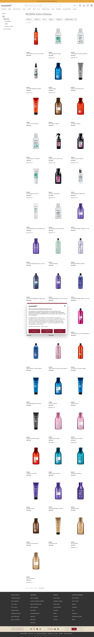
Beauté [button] (35, 588)
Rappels (55, 613)
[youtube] (37, 629)
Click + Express (14, 607)
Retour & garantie (14, 601)
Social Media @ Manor (35, 613)
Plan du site (30, 633)
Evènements (74, 607)
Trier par (28, 19)
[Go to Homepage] (6, 5)
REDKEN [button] (31, 588)
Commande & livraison (15, 598)
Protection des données (42, 633)
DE (68, 629)
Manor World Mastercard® (35, 604)
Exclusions (55, 616)
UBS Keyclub (33, 610)
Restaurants (74, 613)
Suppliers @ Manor (15, 610)
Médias (73, 619)
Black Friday (32, 619)
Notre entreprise (75, 598)
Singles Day (32, 616)
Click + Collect (14, 604)
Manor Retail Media (15, 616)
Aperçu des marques (68, 633)
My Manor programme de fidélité (37, 601)
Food (73, 610)
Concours (55, 619)
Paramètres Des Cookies (53, 633)
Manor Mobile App (34, 607)
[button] (4, 9)
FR (74, 5)
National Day (33, 622)
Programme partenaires (16, 613)
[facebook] (34, 629)
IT (80, 629)
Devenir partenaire (57, 607)
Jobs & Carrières (75, 601)
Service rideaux (56, 604)
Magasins (74, 604)
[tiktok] (40, 629)
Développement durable (77, 616)
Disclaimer (61, 633)
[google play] (58, 629)
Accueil (27, 588)
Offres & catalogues (34, 598)
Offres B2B (55, 610)
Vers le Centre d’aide (17, 629)
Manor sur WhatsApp (15, 619)
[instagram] (31, 629)
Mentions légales (23, 633)
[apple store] (55, 629)
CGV (35, 633)
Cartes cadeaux (56, 598)
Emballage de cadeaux (57, 601)
